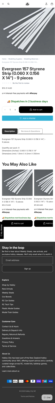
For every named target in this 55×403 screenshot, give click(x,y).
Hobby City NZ (30, 391)
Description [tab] (10, 131)
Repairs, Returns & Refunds (13, 334)
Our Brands (7, 297)
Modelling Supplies (15, 59)
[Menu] (3, 4)
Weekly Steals (8, 293)
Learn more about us (10, 371)
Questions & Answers (11, 338)
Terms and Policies (27, 396)
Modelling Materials (31, 59)
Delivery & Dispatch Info (12, 330)
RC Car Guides (8, 300)
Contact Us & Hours (10, 326)
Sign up (27, 269)
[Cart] (52, 4)
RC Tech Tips (7, 304)
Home (4, 59)
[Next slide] (48, 204)
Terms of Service (9, 346)
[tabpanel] (27, 146)
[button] (27, 118)
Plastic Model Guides (11, 308)
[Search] (8, 4)
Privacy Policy (8, 342)
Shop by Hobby (8, 285)
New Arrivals (7, 289)
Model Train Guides (10, 312)
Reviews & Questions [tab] (30, 131)
